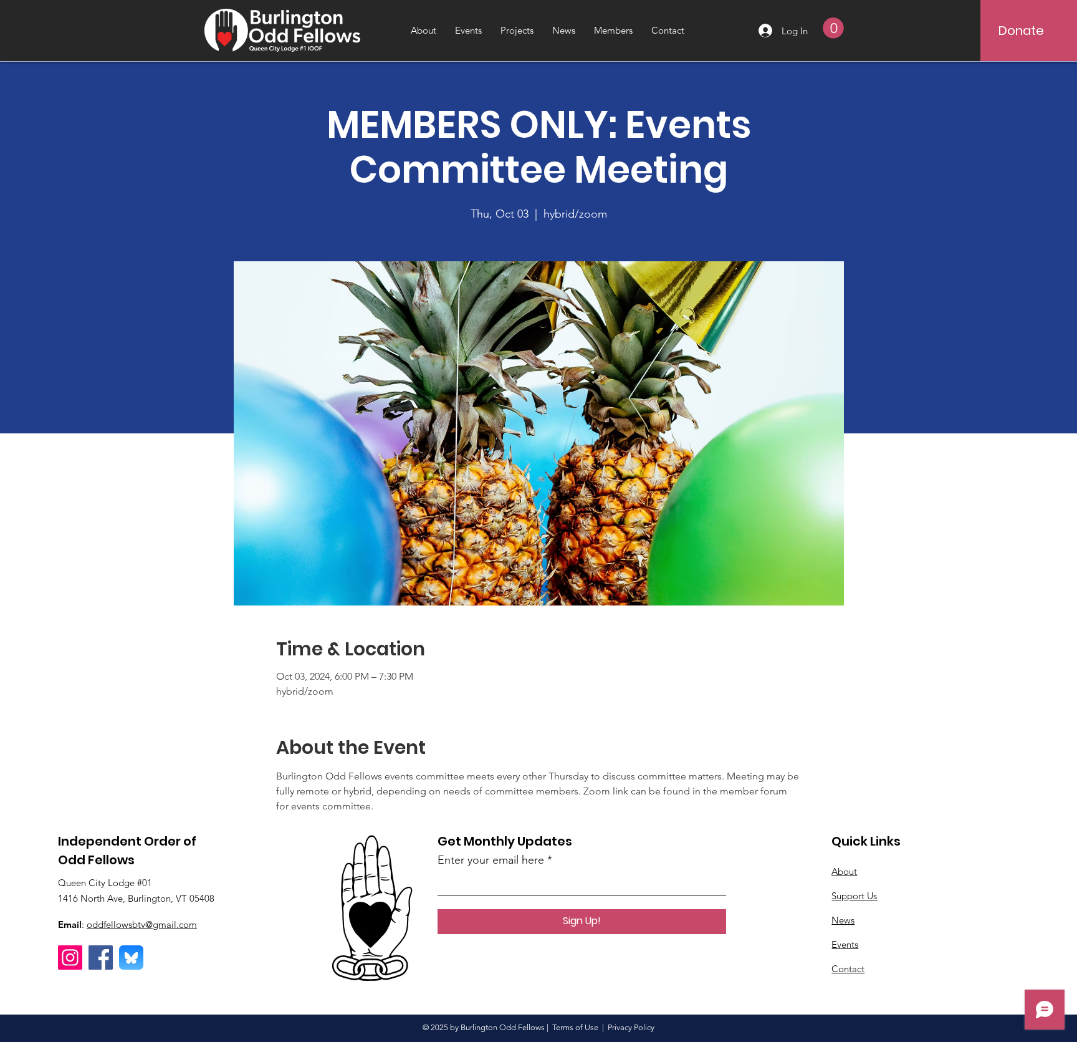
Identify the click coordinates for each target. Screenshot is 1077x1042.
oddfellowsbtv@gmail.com (142, 924)
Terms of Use (575, 1027)
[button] (833, 28)
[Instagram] (70, 957)
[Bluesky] (131, 957)
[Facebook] (101, 957)
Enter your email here (491, 860)
